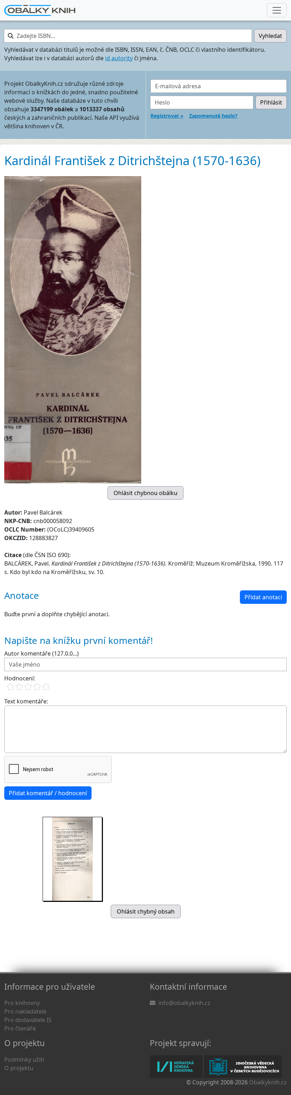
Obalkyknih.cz (268, 1082)
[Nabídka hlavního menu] (277, 10)
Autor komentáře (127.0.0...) (41, 653)
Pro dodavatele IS (27, 1020)
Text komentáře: (26, 701)
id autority (119, 58)
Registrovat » (166, 115)
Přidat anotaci (263, 597)
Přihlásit (271, 102)
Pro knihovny (22, 1003)
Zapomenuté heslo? (213, 115)
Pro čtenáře (20, 1028)
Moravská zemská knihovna (176, 1066)
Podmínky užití (24, 1059)
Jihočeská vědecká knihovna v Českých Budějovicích (243, 1066)
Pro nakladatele (25, 1011)
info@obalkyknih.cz (184, 1003)
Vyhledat (270, 36)
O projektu (18, 1068)
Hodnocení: (19, 678)
